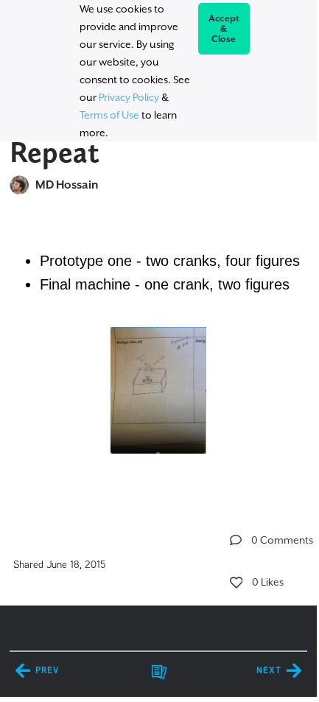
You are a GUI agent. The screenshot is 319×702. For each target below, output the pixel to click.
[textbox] (158, 353)
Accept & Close (224, 28)
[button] (236, 540)
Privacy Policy (129, 97)
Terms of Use (109, 115)
